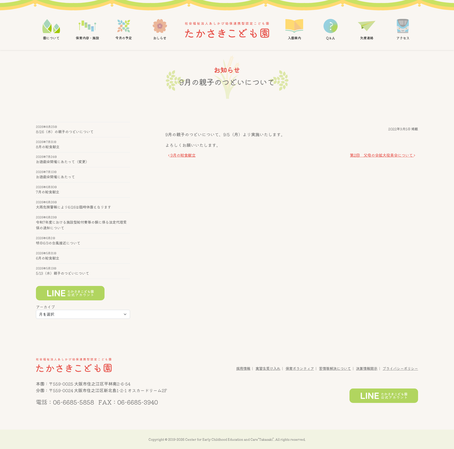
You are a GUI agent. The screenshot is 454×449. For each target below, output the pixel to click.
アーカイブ (45, 307)
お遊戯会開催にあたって (55, 177)
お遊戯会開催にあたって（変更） (62, 162)
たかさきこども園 (74, 365)
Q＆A (330, 38)
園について (51, 38)
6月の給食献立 (47, 258)
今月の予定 (123, 38)
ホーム (227, 29)
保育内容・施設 (87, 38)
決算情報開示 (366, 368)
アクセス (402, 38)
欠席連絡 (366, 38)
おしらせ (159, 38)
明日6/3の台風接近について (58, 243)
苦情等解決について (335, 368)
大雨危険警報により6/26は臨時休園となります (73, 207)
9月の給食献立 (183, 155)
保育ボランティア (300, 368)
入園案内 (294, 38)
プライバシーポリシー (400, 368)
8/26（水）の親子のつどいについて (65, 132)
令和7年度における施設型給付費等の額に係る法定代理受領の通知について (81, 225)
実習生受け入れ (268, 368)
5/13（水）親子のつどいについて (62, 273)
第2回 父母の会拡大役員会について (382, 155)
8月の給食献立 (48, 147)
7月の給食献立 (47, 192)
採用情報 (243, 368)
